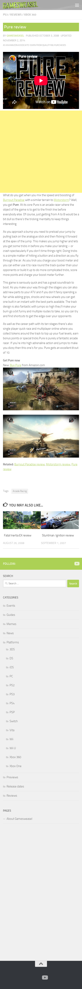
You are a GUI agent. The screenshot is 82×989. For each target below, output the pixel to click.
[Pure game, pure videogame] (41, 409)
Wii (11, 739)
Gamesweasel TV (20, 5)
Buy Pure (15, 365)
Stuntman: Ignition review (58, 535)
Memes (11, 624)
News (10, 633)
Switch (14, 721)
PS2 (12, 685)
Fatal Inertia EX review (17, 535)
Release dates (15, 786)
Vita (12, 730)
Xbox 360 (30, 14)
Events (11, 605)
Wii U (13, 748)
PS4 (12, 703)
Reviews (16, 14)
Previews (12, 777)
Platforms (13, 642)
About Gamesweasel (19, 819)
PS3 (5, 14)
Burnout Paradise (13, 200)
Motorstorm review (58, 464)
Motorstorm (61, 200)
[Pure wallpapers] (41, 456)
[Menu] (77, 5)
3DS (12, 649)
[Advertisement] (41, 152)
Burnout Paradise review (29, 464)
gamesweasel (15, 35)
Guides (11, 615)
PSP (12, 712)
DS (11, 658)
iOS (12, 667)
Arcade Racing (20, 491)
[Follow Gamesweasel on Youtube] (76, 563)
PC (11, 676)
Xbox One (15, 766)
